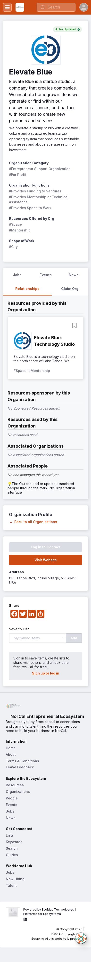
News (11, 818)
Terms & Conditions (22, 761)
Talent (11, 885)
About (11, 754)
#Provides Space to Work (30, 208)
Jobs (10, 811)
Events (11, 805)
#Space (15, 224)
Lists (10, 835)
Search (12, 848)
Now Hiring (15, 879)
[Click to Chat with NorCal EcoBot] (81, 938)
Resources (15, 785)
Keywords (14, 842)
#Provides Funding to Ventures (35, 191)
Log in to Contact (45, 547)
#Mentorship (20, 230)
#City (13, 247)
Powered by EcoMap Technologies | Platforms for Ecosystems (50, 912)
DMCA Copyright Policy (68, 934)
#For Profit (17, 175)
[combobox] (56, 7)
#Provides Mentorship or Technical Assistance (39, 199)
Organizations (18, 791)
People (12, 798)
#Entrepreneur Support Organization (40, 169)
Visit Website (45, 560)
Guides (12, 855)
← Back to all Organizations (33, 522)
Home (11, 748)
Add (74, 638)
